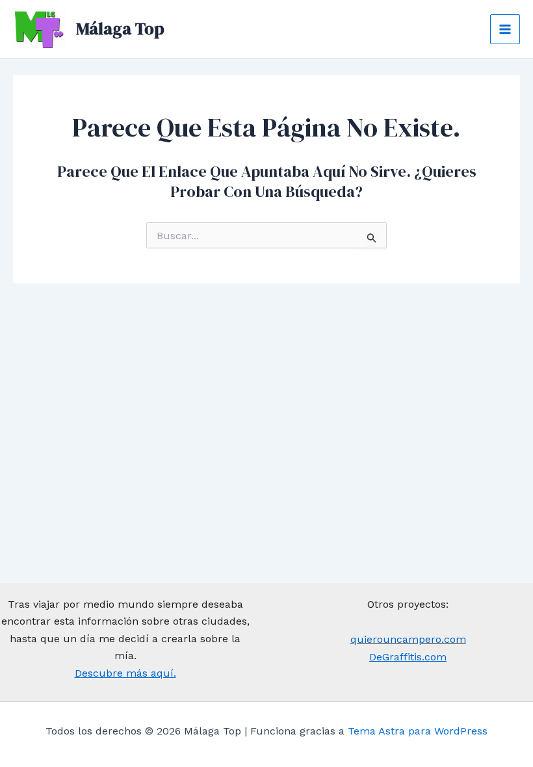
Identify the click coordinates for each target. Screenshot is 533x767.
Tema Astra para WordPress (418, 731)
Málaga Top (120, 28)
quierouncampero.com (408, 639)
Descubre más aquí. (125, 673)
